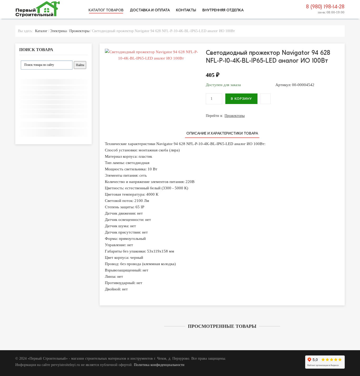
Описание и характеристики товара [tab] (222, 133)
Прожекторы (79, 31)
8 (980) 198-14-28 (325, 7)
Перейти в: (225, 116)
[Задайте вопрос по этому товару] (265, 98)
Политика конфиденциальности (159, 365)
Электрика (58, 31)
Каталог (41, 31)
